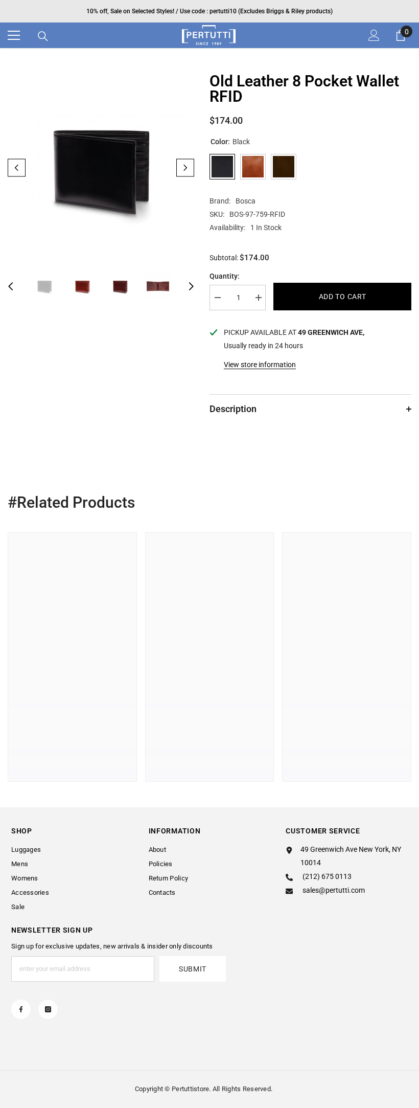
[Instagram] (48, 1009)
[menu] (14, 35)
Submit (192, 969)
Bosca (245, 201)
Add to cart (342, 296)
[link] (72, 736)
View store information (260, 364)
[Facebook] (21, 1009)
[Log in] (374, 35)
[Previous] (17, 168)
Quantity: (225, 276)
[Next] (185, 168)
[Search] (43, 36)
